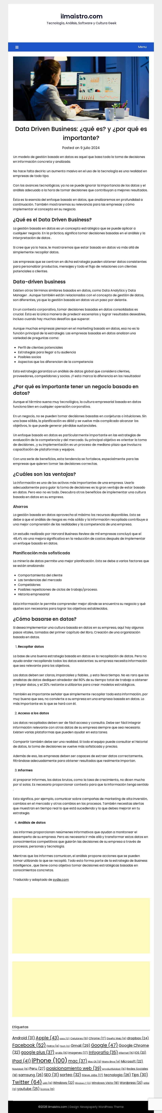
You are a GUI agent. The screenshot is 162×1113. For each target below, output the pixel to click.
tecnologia (117, 1075)
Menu (142, 47)
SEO (51, 1075)
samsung (30, 1075)
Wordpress (131, 1083)
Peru (37, 1068)
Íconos (47, 1089)
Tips (140, 1075)
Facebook (29, 1045)
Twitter (27, 1082)
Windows (63, 1082)
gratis (61, 1053)
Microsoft (132, 1061)
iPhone (49, 1060)
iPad (21, 1061)
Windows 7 (83, 1083)
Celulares (79, 1038)
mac (77, 1061)
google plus (37, 1052)
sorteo (70, 1075)
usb (47, 1083)
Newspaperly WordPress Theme (102, 1107)
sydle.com (61, 879)
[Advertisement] (81, 925)
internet (126, 1053)
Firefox (53, 1046)
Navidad (20, 1069)
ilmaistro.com (81, 16)
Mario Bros (111, 1061)
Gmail (80, 1045)
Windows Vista (105, 1083)
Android (23, 1038)
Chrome (97, 1038)
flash (65, 1046)
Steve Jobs (92, 1075)
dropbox (138, 1038)
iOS (140, 1053)
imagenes (78, 1053)
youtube (28, 1088)
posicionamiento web (73, 1068)
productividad (114, 1069)
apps (65, 1038)
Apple (47, 1038)
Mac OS (94, 1061)
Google (104, 1045)
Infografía (103, 1052)
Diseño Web (116, 1038)
